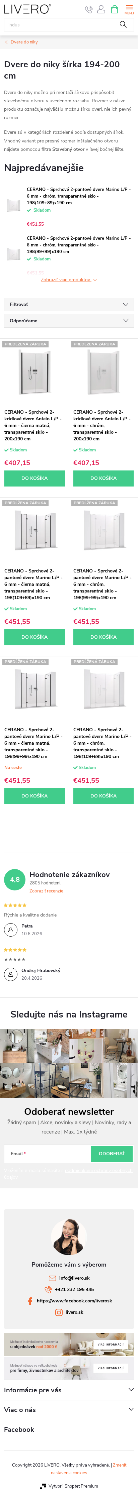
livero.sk (74, 1312)
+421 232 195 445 (74, 1289)
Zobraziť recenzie (46, 891)
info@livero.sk (74, 1278)
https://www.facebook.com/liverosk (74, 1301)
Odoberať (112, 1154)
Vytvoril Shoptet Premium (73, 1486)
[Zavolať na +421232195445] (89, 9)
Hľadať (123, 24)
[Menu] (129, 9)
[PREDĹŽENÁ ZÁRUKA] (34, 372)
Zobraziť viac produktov (66, 280)
